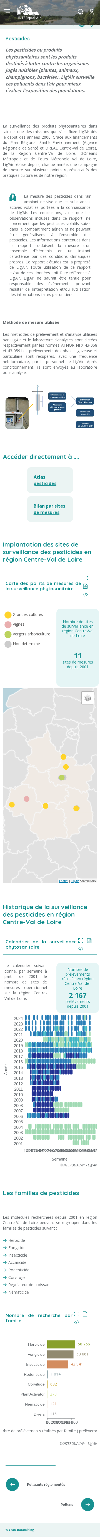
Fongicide (36, 1354)
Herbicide (36, 1344)
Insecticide (35, 1364)
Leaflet (63, 880)
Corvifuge (36, 1384)
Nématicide (35, 1404)
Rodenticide (34, 1374)
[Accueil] (36, 12)
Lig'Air (75, 880)
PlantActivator (33, 1394)
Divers (39, 1414)
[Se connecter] (91, 15)
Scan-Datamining (21, 1530)
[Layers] (88, 698)
